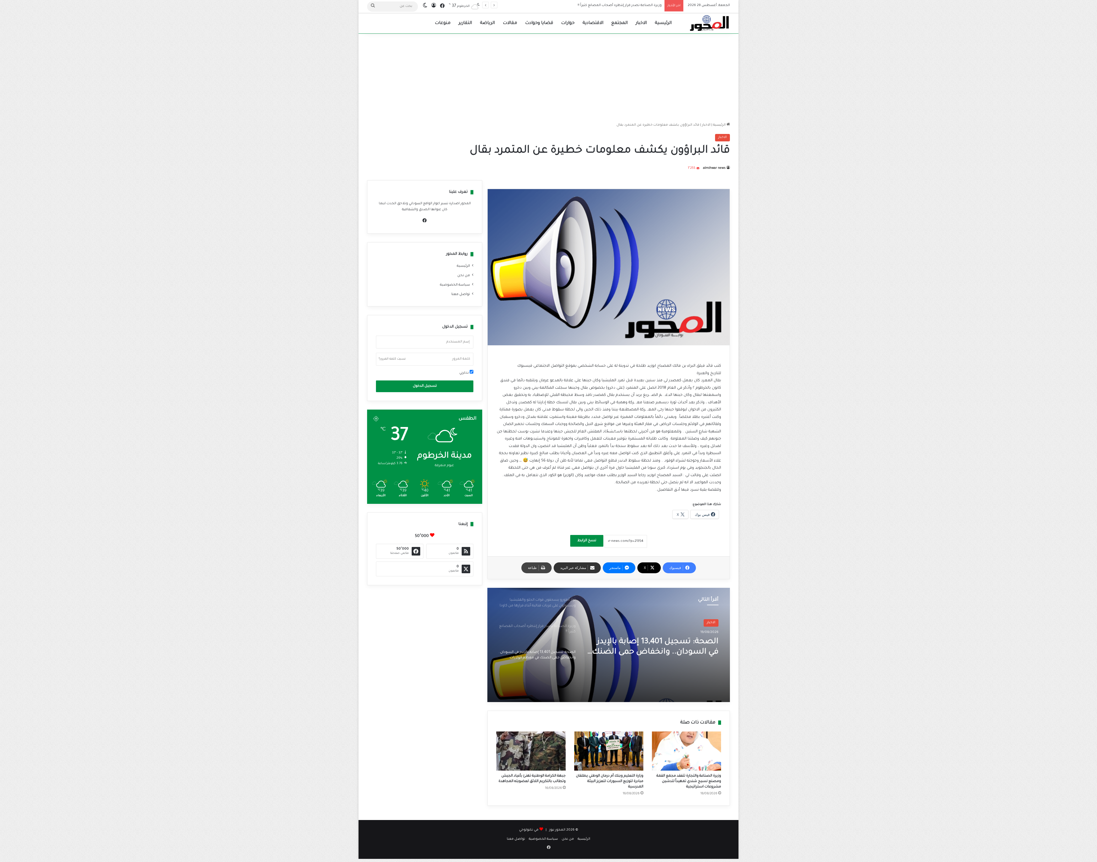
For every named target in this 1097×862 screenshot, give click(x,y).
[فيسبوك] (424, 220)
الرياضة (487, 23)
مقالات (510, 23)
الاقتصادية (592, 23)
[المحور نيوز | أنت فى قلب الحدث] (709, 23)
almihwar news (714, 168)
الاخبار (641, 23)
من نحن (463, 276)
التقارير (465, 23)
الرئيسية (663, 23)
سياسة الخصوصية (455, 285)
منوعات (443, 23)
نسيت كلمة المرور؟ (392, 359)
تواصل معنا (460, 294)
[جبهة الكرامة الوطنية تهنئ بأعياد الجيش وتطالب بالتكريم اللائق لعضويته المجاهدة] (530, 751)
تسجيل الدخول (425, 386)
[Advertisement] (548, 77)
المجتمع (619, 23)
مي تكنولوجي (529, 830)
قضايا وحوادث (539, 23)
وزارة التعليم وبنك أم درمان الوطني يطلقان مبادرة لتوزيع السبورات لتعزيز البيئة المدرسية (609, 781)
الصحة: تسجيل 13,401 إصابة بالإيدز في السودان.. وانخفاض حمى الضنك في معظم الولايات (593, 5)
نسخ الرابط (586, 541)
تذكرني (464, 373)
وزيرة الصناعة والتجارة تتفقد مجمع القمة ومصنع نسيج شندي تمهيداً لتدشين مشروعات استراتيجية (688, 781)
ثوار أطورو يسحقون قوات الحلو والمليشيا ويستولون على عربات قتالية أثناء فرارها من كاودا (662, 647)
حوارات (567, 23)
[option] (608, 645)
